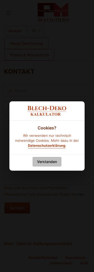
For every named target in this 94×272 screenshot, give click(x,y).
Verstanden (47, 161)
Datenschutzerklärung (46, 146)
